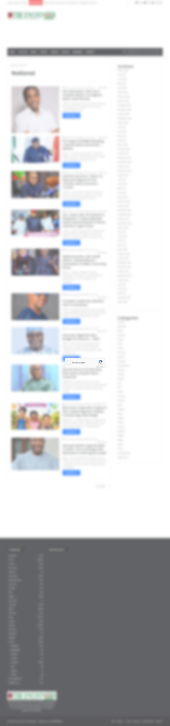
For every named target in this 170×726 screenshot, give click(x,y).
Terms (101, 366)
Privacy (97, 366)
